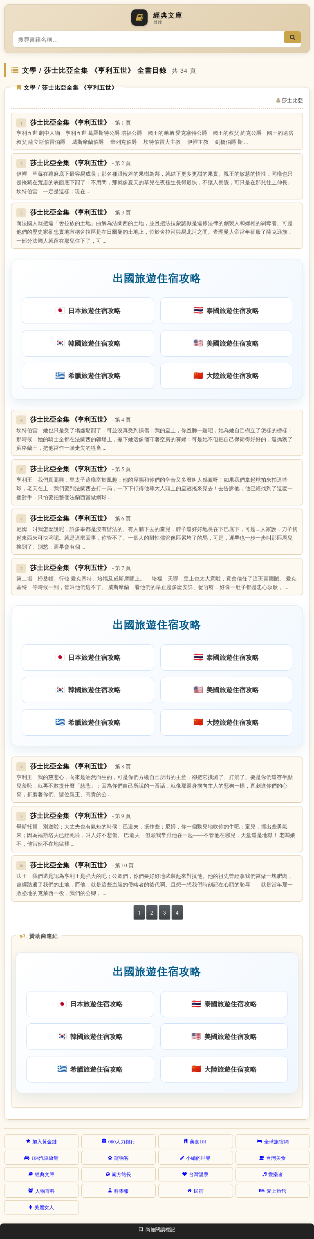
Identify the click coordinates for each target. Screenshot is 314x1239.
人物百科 (45, 1191)
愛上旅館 (276, 1191)
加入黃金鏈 (44, 1141)
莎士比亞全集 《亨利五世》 (80, 122)
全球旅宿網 (276, 1141)
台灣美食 (276, 1157)
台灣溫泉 (199, 1174)
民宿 (199, 1191)
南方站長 (121, 1174)
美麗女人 (44, 1207)
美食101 (198, 1141)
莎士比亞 (292, 100)
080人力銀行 (121, 1141)
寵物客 (121, 1157)
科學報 (121, 1191)
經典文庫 (44, 1174)
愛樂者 (275, 1174)
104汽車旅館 (44, 1157)
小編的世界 (198, 1157)
